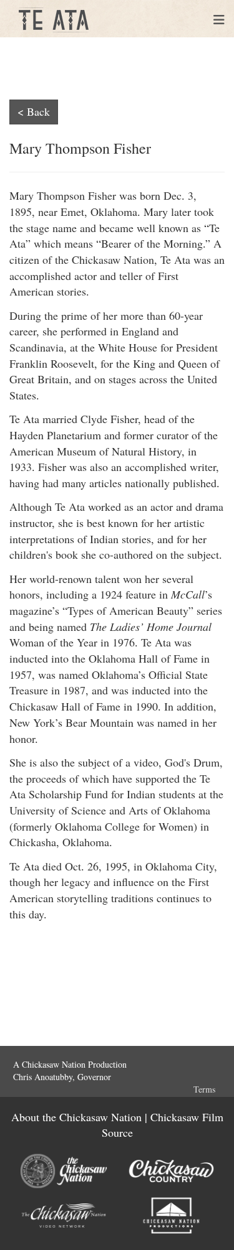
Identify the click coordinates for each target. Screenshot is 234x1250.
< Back (33, 111)
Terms (204, 1089)
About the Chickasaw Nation (76, 1116)
